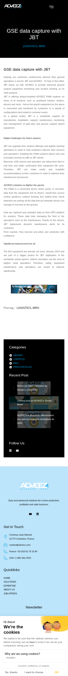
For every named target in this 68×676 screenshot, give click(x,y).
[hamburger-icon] (51, 7)
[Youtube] (17, 450)
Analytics (11, 657)
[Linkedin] (10, 450)
